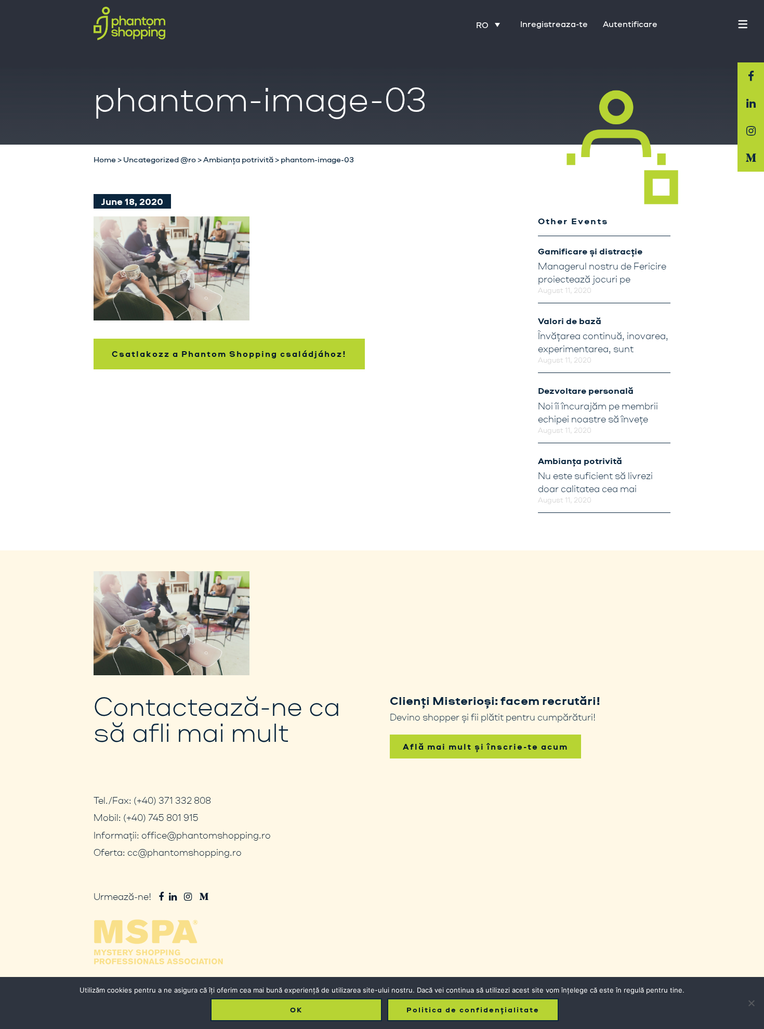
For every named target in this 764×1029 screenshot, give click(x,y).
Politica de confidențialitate (472, 1009)
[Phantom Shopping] (129, 24)
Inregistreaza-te (554, 24)
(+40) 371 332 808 (172, 800)
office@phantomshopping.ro (206, 835)
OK (296, 1009)
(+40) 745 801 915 (161, 817)
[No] (751, 1003)
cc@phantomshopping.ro (184, 852)
